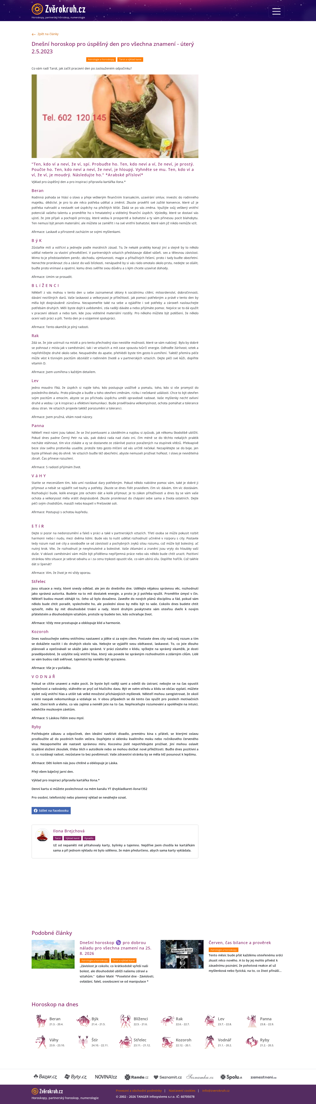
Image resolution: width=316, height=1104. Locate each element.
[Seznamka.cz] (200, 1077)
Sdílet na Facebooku (53, 810)
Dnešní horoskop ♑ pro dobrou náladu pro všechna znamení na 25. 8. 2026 (116, 948)
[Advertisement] (74, 888)
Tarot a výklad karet (130, 59)
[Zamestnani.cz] (263, 1077)
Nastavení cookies (182, 1091)
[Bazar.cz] (45, 1077)
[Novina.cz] (106, 1077)
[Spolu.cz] (231, 1077)
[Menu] (276, 11)
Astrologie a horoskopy (101, 59)
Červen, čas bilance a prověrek (240, 942)
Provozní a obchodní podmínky (139, 1091)
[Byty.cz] (76, 1077)
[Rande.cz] (136, 1077)
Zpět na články (48, 34)
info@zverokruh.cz (216, 1091)
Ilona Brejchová (69, 830)
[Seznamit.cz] (168, 1077)
